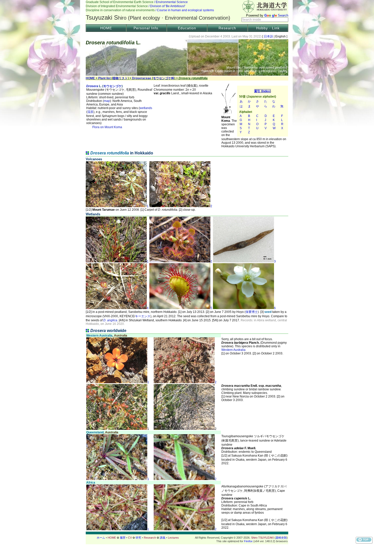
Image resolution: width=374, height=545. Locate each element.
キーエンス (142, 316)
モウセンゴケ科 (163, 78)
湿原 (90, 112)
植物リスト (120, 78)
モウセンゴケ (112, 86)
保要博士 (252, 312)
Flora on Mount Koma (107, 127)
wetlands (146, 108)
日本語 (268, 36)
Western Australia (233, 350)
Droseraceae (141, 78)
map (107, 101)
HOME (106, 28)
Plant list (104, 78)
